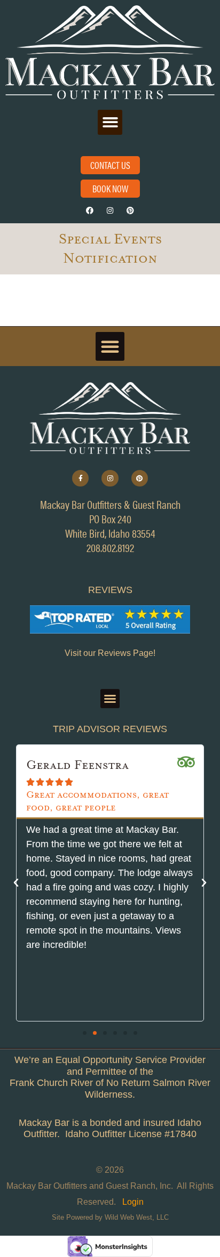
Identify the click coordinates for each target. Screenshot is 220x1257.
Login (133, 1201)
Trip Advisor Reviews (110, 729)
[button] (110, 122)
